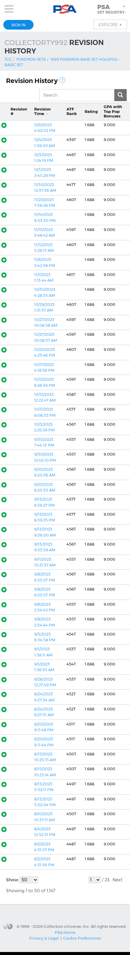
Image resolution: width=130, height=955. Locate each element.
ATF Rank (72, 111)
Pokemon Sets (31, 59)
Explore (110, 24)
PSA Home (65, 932)
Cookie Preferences (82, 938)
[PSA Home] (65, 9)
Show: (13, 880)
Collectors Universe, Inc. (67, 926)
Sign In (18, 25)
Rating (91, 111)
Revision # (19, 111)
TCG (8, 59)
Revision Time (42, 111)
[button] (111, 9)
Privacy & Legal (44, 938)
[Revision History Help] (62, 80)
